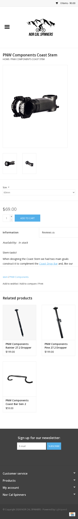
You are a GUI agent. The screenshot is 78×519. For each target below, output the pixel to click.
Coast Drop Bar (48, 263)
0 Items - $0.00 (67, 3)
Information (11, 232)
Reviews (48, 232)
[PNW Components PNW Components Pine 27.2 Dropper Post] (58, 322)
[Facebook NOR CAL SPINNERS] (39, 457)
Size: (6, 187)
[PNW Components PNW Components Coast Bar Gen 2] (19, 379)
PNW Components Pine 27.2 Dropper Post (56, 345)
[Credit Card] (71, 514)
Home (6, 59)
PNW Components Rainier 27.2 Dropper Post (18, 345)
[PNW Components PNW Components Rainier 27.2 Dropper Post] (19, 322)
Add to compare (28, 283)
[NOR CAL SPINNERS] (46, 27)
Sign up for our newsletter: (39, 438)
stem (5, 277)
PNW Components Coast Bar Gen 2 (17, 402)
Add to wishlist (10, 283)
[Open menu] (7, 26)
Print (40, 283)
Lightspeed (61, 509)
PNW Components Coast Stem (28, 59)
